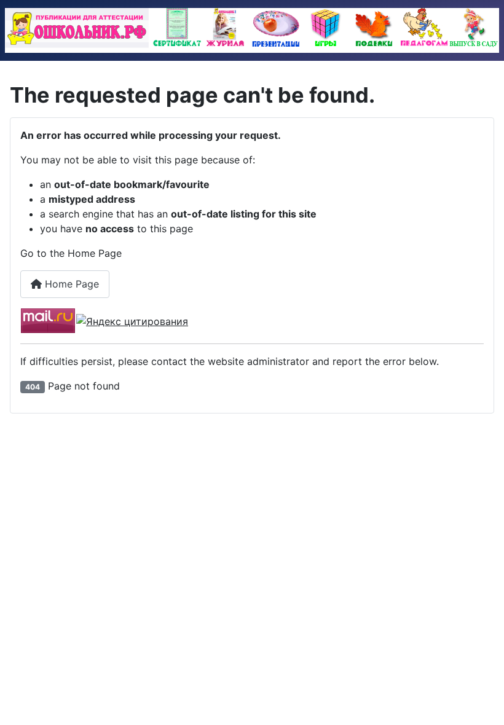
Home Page (70, 284)
